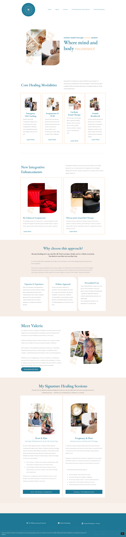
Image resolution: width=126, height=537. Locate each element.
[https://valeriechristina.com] (28, 9)
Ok (122, 533)
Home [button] (49, 9)
